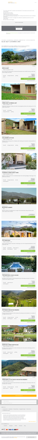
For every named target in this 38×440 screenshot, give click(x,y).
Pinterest (20, 425)
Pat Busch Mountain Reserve (10, 310)
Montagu (3, 171)
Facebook (5, 425)
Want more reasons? (32, 421)
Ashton (3, 67)
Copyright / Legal (22, 409)
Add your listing (31, 437)
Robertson (4, 308)
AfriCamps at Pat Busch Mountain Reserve (14, 379)
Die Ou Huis (5, 68)
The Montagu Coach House (10, 275)
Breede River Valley (22, 40)
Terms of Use (28, 409)
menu (34, 2)
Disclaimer (10, 409)
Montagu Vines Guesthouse (10, 345)
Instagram (11, 425)
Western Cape (16, 40)
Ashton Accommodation (30, 40)
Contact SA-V (5, 409)
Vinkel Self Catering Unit (9, 103)
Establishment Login (6, 410)
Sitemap (15, 437)
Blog (25, 425)
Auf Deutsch (19, 28)
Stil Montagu (6, 240)
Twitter (16, 425)
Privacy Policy (16, 409)
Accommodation (10, 40)
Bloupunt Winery (7, 207)
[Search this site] (28, 2)
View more (28, 216)
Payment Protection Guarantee (12, 15)
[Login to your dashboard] (29, 2)
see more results (19, 395)
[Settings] (31, 2)
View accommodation (28, 78)
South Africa (4, 40)
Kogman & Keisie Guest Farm (10, 172)
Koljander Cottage (8, 138)
